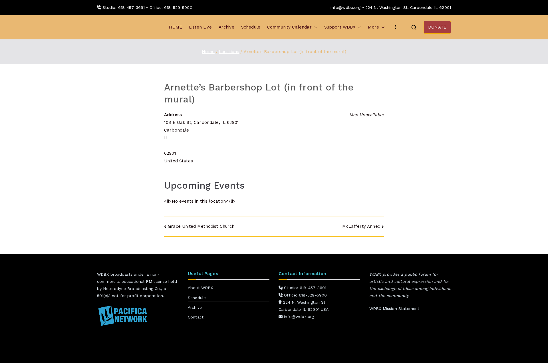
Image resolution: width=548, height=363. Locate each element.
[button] (314, 27)
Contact (196, 317)
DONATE (437, 27)
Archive (226, 27)
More (373, 27)
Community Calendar (289, 27)
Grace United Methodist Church (201, 226)
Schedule (250, 27)
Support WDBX (340, 27)
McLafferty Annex (361, 226)
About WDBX (200, 287)
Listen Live (200, 27)
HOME (175, 27)
